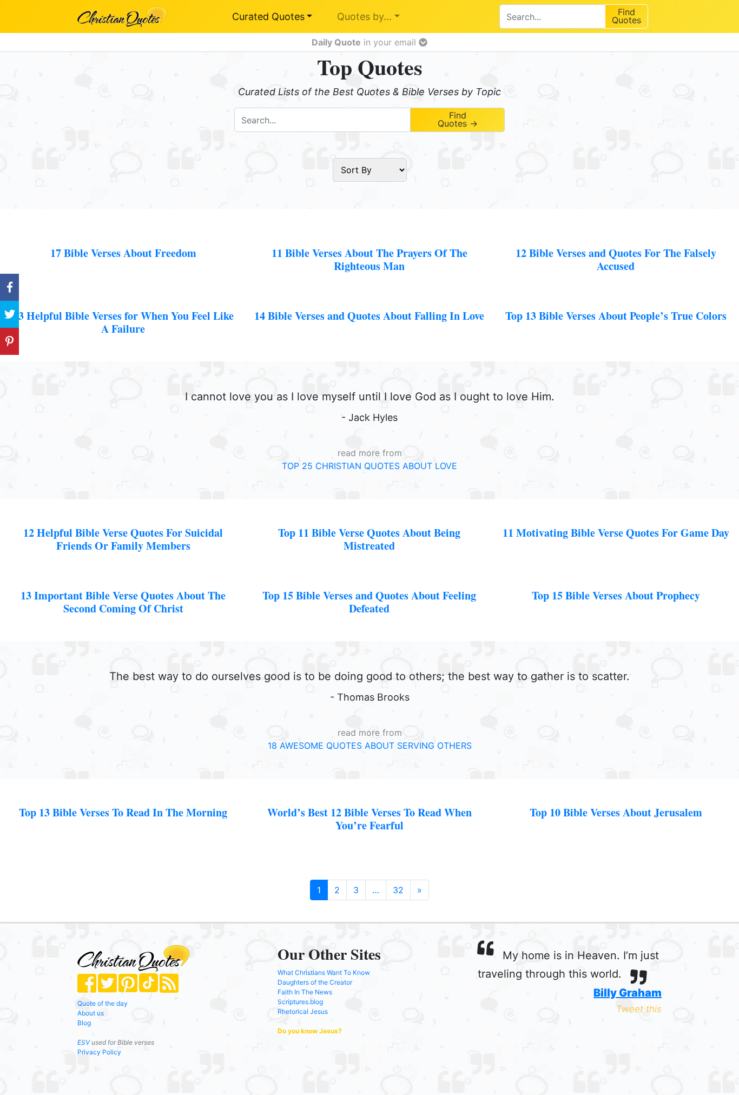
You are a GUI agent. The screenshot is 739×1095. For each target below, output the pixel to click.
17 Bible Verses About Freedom (123, 253)
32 (398, 890)
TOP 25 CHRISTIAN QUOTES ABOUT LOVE (369, 465)
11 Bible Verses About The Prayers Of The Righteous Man (369, 259)
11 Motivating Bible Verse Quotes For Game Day (616, 532)
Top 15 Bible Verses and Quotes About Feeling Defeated (369, 602)
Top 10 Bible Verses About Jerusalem (616, 812)
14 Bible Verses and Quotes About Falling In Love (369, 316)
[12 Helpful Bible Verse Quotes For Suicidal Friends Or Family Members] (123, 521)
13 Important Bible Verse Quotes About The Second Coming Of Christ (123, 602)
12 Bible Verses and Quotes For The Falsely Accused (616, 259)
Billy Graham (627, 992)
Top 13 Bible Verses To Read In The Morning (123, 812)
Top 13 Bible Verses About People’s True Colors (616, 316)
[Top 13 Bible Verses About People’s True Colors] (616, 304)
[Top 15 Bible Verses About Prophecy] (616, 583)
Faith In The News (305, 992)
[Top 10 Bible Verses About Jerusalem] (616, 800)
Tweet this (639, 1009)
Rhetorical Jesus (303, 1011)
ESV (83, 1042)
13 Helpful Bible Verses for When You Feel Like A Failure (123, 322)
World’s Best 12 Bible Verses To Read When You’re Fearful (369, 818)
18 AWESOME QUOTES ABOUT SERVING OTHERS (370, 745)
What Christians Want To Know (324, 972)
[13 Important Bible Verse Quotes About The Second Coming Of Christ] (123, 583)
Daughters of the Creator (315, 982)
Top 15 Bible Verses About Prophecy (616, 595)
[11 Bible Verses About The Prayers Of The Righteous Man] (369, 241)
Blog (84, 1023)
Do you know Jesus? (310, 1031)
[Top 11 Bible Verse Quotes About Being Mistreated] (369, 521)
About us (90, 1013)
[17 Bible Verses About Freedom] (123, 241)
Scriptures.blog (300, 1002)
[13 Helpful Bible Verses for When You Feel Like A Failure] (123, 304)
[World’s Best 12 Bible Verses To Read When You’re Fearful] (369, 800)
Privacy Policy (99, 1052)
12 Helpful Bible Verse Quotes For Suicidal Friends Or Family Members (123, 539)
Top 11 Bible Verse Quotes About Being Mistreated (369, 539)
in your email (365, 42)
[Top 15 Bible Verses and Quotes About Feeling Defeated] (369, 583)
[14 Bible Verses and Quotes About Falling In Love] (369, 304)
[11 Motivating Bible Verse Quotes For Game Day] (616, 521)
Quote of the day (102, 1003)
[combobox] (552, 16)
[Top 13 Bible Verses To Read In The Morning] (123, 800)
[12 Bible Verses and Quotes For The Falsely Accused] (616, 241)
